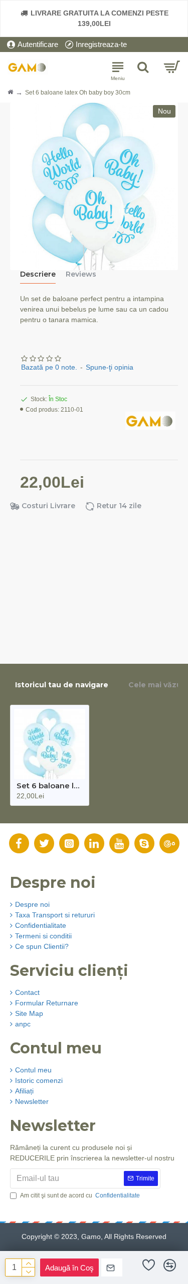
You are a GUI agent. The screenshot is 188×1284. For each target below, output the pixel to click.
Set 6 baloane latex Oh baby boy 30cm (50, 786)
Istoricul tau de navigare (61, 684)
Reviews (81, 274)
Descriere (38, 274)
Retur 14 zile (119, 506)
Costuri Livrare (48, 506)
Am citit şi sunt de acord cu (80, 1195)
